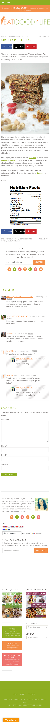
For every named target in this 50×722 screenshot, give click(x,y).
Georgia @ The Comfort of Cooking (19, 297)
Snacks (3, 241)
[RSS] (9, 270)
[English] (11, 527)
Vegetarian (16, 241)
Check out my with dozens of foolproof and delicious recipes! (25, 9)
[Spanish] (6, 530)
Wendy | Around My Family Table (18, 316)
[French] (14, 527)
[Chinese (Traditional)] (6, 527)
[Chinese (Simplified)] (3, 527)
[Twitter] (20, 270)
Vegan (9, 241)
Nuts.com (32, 158)
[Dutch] (9, 527)
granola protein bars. (9, 160)
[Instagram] (35, 270)
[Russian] (3, 530)
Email (4, 455)
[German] (17, 527)
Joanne (9, 333)
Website (4, 464)
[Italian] (19, 527)
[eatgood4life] (12, 617)
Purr (25, 702)
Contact (31, 694)
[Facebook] (14, 270)
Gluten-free (13, 239)
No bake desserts (25, 239)
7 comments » (44, 36)
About (22, 694)
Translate (38, 533)
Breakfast (5, 239)
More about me (19, 511)
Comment (5, 419)
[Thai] (9, 530)
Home (15, 694)
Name (4, 446)
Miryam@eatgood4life (24, 359)
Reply (10, 299)
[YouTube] (41, 270)
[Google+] (30, 270)
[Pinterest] (25, 270)
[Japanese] (22, 527)
